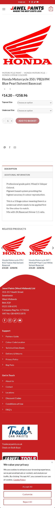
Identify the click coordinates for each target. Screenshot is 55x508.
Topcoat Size (7, 102)
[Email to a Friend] (15, 147)
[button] (4, 9)
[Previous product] (10, 89)
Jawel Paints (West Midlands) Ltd (18, 288)
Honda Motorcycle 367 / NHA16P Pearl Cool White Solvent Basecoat (40, 262)
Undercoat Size (8, 110)
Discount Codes (13, 398)
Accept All (27, 487)
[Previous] (2, 253)
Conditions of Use (14, 403)
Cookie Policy (19, 479)
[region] (27, 484)
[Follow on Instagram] (32, 2)
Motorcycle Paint (11, 73)
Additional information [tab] (17, 175)
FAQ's (9, 409)
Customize (27, 494)
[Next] (52, 253)
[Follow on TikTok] (35, 2)
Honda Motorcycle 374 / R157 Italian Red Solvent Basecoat (13, 262)
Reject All (27, 502)
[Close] (52, 462)
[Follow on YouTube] (37, 2)
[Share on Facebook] (9, 147)
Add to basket (27, 120)
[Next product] (4, 89)
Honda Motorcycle (34, 73)
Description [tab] (10, 169)
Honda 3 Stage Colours (14, 75)
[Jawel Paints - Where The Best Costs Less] (27, 9)
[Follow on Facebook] (29, 2)
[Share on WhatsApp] (4, 147)
